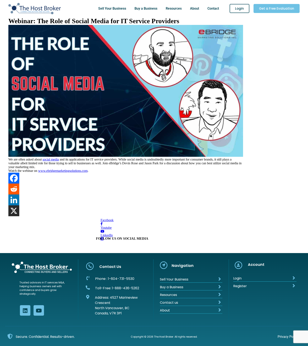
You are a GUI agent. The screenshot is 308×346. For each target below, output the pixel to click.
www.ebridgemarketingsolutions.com (63, 170)
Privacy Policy (288, 337)
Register (240, 286)
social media (51, 159)
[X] (13, 210)
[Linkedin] (13, 199)
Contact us (169, 302)
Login (237, 278)
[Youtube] (39, 310)
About (194, 8)
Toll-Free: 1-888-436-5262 (117, 288)
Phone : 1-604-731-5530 (114, 278)
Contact (213, 8)
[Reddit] (13, 189)
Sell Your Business (112, 8)
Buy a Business (146, 8)
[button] (113, 8)
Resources (174, 8)
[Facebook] (13, 178)
